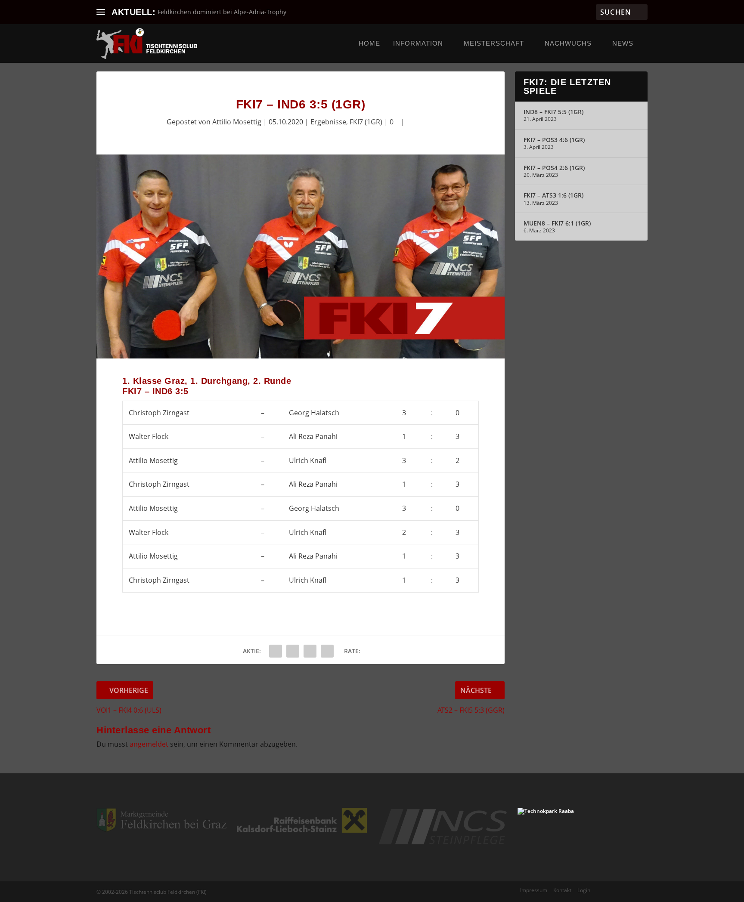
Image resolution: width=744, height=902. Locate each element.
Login (583, 890)
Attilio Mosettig (236, 122)
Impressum (533, 890)
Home (369, 43)
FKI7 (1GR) (366, 122)
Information (418, 43)
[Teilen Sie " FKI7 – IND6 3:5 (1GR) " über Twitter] (292, 651)
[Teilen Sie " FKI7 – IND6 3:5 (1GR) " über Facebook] (275, 651)
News (622, 43)
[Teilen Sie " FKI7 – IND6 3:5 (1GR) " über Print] (327, 651)
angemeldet (149, 744)
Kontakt (562, 890)
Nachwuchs (568, 43)
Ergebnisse (328, 122)
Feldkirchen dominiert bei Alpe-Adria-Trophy (222, 12)
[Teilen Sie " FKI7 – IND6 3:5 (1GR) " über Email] (310, 651)
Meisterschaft (494, 43)
